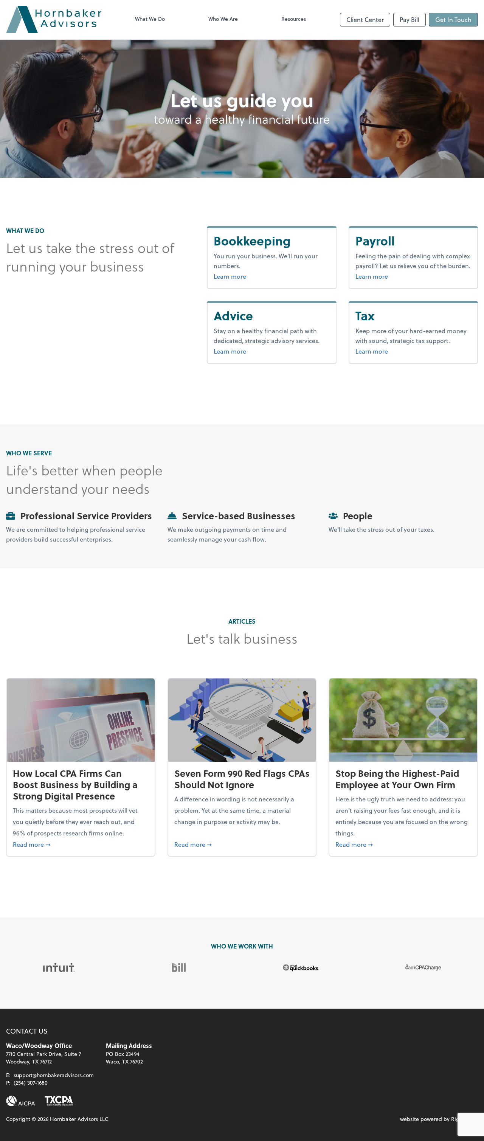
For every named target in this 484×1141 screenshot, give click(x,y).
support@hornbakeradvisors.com (54, 1075)
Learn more (258, 276)
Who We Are (223, 19)
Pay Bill (409, 19)
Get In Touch (453, 19)
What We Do (150, 19)
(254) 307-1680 (31, 1083)
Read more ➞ (81, 844)
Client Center (365, 19)
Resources (293, 19)
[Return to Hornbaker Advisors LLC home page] (53, 19)
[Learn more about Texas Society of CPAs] (59, 1101)
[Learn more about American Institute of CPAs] (21, 1101)
